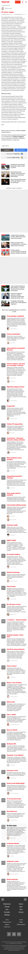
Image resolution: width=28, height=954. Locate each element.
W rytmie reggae (12, 825)
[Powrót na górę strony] (25, 899)
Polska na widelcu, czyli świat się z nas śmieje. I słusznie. (16, 364)
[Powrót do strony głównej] (2, 899)
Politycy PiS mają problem (15, 424)
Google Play (16, 140)
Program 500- (11, 406)
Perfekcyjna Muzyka (13, 843)
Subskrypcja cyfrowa (7, 922)
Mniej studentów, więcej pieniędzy (14, 458)
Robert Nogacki (13, 452)
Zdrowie (7, 907)
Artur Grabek (12, 470)
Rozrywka (7, 912)
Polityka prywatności (21, 924)
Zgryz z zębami (11, 714)
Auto (7, 909)
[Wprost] (1, 5)
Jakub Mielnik (12, 342)
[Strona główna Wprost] (5, 2)
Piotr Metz (12, 856)
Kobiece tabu (11, 702)
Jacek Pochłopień (13, 328)
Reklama (21, 922)
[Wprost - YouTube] (19, 934)
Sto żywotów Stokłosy (13, 554)
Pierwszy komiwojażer (13, 334)
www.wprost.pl (11, 950)
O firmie (7, 919)
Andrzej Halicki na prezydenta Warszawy (16, 349)
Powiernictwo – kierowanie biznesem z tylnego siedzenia (16, 439)
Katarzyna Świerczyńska (14, 724)
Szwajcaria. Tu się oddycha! (15, 755)
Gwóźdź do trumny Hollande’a (15, 649)
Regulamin (7, 924)
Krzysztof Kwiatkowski (14, 793)
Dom (21, 909)
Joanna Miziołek (13, 519)
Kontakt (21, 919)
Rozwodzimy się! (12, 811)
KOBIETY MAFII (11, 540)
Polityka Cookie (7, 926)
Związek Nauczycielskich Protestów (14, 477)
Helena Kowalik (13, 778)
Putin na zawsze (12, 666)
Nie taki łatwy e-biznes (14, 604)
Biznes (21, 904)
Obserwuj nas (13, 153)
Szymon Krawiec (13, 566)
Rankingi (7, 915)
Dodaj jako (13, 157)
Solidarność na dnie (13, 861)
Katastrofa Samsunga (13, 572)
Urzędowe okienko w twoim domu (15, 636)
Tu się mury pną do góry (14, 799)
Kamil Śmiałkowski (13, 820)
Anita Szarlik (12, 765)
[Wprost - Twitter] (14, 934)
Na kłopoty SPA (11, 744)
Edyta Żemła (12, 535)
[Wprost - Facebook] (9, 934)
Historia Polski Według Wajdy (16, 783)
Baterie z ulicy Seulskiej (14, 683)
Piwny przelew (11, 586)
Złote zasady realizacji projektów (13, 494)
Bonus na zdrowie (12, 730)
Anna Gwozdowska (13, 660)
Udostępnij (22, 150)
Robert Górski (12, 381)
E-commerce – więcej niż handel (16, 620)
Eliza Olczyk (12, 432)
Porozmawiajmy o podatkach (15, 316)
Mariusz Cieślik (13, 378)
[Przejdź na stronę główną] (0, 2)
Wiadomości (7, 904)
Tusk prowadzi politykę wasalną (16, 505)
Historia (21, 912)
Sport (21, 907)
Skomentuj (7, 150)
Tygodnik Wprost (5, 145)
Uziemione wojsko (12, 525)
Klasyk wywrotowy (12, 879)
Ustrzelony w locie (12, 770)
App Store (9, 140)
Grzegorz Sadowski (13, 418)
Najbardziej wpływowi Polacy (15, 387)
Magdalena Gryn (13, 614)
